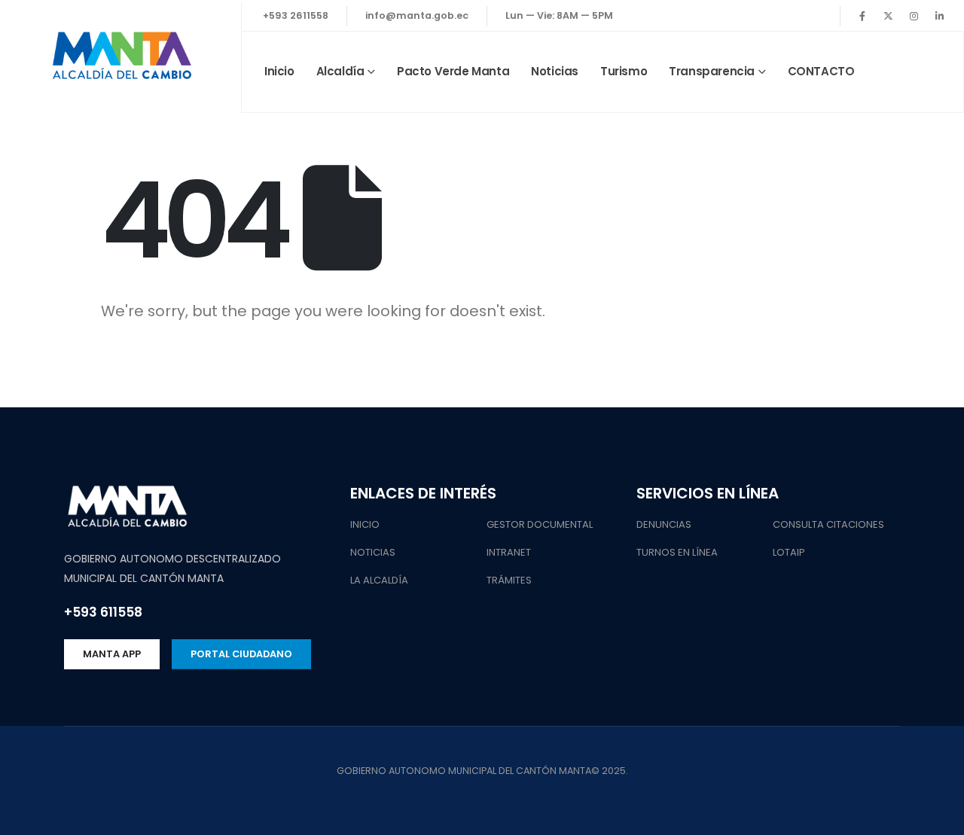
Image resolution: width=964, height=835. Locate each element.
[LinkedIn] (939, 15)
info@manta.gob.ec (416, 15)
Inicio (279, 71)
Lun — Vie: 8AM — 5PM (559, 15)
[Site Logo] (120, 56)
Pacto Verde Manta (453, 71)
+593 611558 (103, 612)
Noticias (554, 71)
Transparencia (712, 71)
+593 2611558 (295, 15)
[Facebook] (862, 15)
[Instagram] (913, 15)
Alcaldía (340, 71)
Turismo (623, 71)
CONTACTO (821, 71)
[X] (887, 15)
